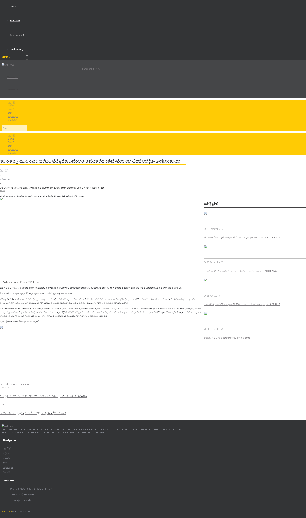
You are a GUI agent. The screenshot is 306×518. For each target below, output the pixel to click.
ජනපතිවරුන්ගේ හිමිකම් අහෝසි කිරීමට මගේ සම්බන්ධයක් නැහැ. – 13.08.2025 (242, 304)
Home (2, 191)
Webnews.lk (7, 512)
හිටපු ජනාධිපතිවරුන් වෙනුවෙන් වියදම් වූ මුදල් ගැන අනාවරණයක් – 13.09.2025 (242, 237)
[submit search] (27, 57)
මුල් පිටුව (4, 170)
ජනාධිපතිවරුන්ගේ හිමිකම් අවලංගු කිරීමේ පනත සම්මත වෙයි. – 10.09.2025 (240, 271)
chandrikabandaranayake (19, 384)
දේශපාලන (5, 179)
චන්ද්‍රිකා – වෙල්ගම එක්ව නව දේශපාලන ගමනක (227, 337)
